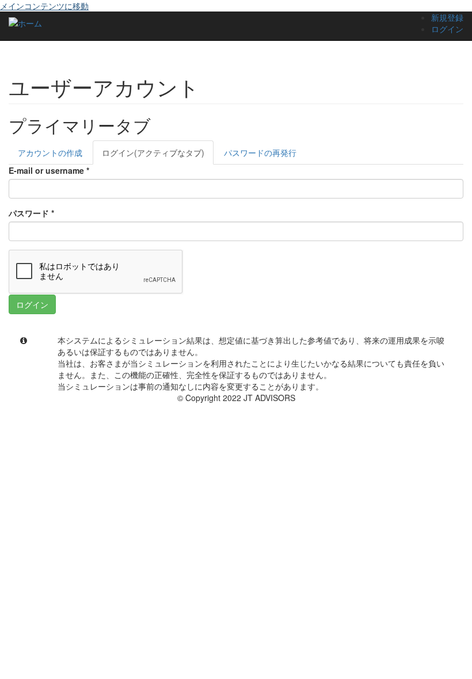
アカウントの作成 (50, 152)
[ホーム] (25, 22)
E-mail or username (49, 170)
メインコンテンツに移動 (44, 6)
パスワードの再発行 (260, 152)
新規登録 (447, 17)
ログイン (447, 29)
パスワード (31, 213)
